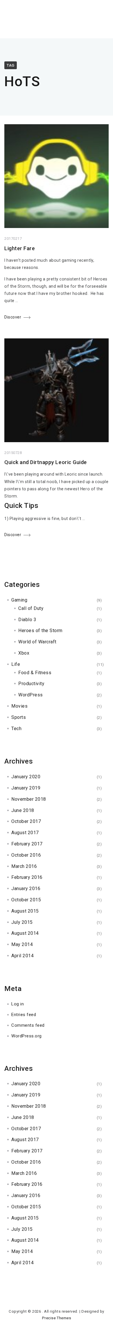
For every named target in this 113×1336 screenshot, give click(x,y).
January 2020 (25, 776)
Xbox (23, 653)
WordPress (30, 695)
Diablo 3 (27, 619)
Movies (19, 706)
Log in (17, 1004)
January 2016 (25, 888)
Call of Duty (30, 608)
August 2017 (25, 832)
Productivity (31, 683)
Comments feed (28, 1025)
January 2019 (25, 788)
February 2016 (27, 877)
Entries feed (23, 1014)
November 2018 (28, 799)
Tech (16, 728)
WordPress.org (26, 1036)
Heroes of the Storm (40, 630)
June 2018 (22, 810)
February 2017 (27, 844)
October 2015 (26, 899)
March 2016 (24, 866)
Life (15, 664)
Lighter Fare (19, 248)
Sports (18, 717)
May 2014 (22, 944)
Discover (12, 317)
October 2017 (26, 821)
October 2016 (26, 855)
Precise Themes (56, 1318)
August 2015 (25, 911)
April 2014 (22, 955)
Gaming (19, 600)
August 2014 (25, 933)
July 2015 (22, 922)
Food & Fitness (34, 672)
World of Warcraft (37, 642)
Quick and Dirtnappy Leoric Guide (45, 462)
